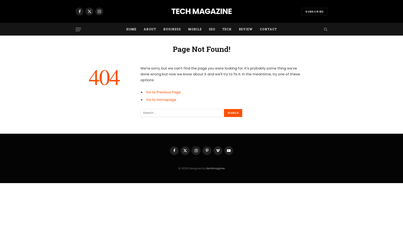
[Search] (325, 29)
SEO (212, 29)
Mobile (195, 29)
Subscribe (314, 12)
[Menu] (78, 29)
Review (246, 29)
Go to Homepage (161, 99)
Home (131, 29)
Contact (268, 29)
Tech (227, 29)
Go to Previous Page (163, 92)
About (150, 29)
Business (172, 29)
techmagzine (216, 168)
